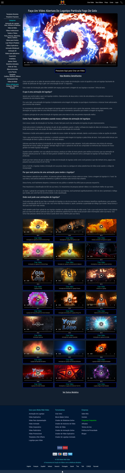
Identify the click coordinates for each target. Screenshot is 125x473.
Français (35, 466)
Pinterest (65, 447)
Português (65, 466)
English (29, 466)
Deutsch (57, 466)
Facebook (59, 447)
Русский (95, 466)
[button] (38, 228)
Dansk (72, 466)
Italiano (50, 466)
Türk (82, 466)
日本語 (88, 466)
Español (43, 466)
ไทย (77, 466)
